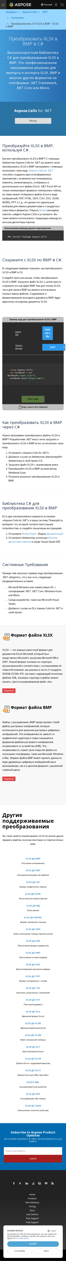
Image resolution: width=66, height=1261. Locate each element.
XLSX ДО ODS (33, 929)
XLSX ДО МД (33, 905)
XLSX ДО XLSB (33, 1023)
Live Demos (32, 1214)
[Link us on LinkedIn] (27, 1184)
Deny (46, 1251)
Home (32, 1194)
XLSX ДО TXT (33, 1000)
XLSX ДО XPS (33, 1094)
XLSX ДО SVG (33, 964)
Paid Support (32, 1222)
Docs (32, 1210)
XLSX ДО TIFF (33, 976)
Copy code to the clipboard (34, 407)
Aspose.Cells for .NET (41, 170)
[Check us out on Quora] (40, 1184)
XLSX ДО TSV (33, 988)
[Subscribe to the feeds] (53, 1184)
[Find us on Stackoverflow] (33, 1184)
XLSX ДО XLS (33, 1011)
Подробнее (9, 690)
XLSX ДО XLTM (33, 1058)
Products (32, 1198)
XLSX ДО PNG (33, 953)
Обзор (33, 120)
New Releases (32, 1202)
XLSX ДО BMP (33, 858)
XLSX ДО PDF (33, 941)
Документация (55, 534)
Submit (33, 1158)
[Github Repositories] (46, 1184)
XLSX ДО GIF (33, 882)
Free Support (32, 1218)
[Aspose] (20, 4)
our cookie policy (22, 1238)
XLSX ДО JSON (33, 1106)
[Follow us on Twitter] (20, 1184)
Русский (48, 4)
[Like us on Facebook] (14, 1184)
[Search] (62, 4)
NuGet (43, 210)
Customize (19, 1251)
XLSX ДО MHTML (33, 917)
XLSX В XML (33, 1082)
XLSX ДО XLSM (33, 1035)
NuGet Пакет (29, 534)
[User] (56, 4)
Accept (33, 1244)
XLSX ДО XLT (33, 1047)
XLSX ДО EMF (33, 870)
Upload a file (47, 333)
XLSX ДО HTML (33, 894)
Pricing (32, 1206)
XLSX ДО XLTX (33, 1070)
